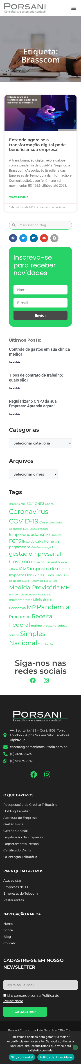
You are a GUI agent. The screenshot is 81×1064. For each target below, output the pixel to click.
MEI (66, 587)
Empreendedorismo (29, 534)
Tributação (45, 644)
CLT (30, 503)
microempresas (20, 600)
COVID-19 (23, 521)
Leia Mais (14, 362)
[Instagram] (46, 680)
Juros (49, 575)
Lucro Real (50, 580)
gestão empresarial (35, 553)
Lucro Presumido (32, 580)
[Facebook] (33, 680)
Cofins (49, 503)
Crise (43, 522)
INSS (31, 574)
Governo (19, 561)
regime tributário (43, 625)
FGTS (15, 541)
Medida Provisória (34, 587)
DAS (26, 528)
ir (38, 575)
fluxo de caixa (32, 541)
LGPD (58, 575)
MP (31, 607)
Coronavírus (28, 511)
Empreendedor (38, 529)
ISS (42, 575)
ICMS (24, 568)
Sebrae (62, 625)
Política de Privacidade (56, 1057)
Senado (14, 635)
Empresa (56, 534)
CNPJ (39, 503)
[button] (74, 8)
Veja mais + (18, 196)
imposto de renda (50, 568)
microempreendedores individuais (30, 594)
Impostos (17, 575)
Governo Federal (44, 562)
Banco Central (17, 503)
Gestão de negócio (42, 547)
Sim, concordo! (22, 1057)
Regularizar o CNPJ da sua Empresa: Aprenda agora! (33, 404)
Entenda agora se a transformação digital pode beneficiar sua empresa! (37, 144)
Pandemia (53, 607)
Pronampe (20, 616)
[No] (75, 1047)
